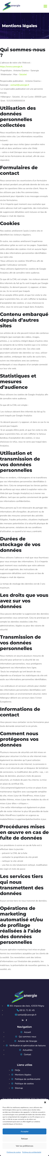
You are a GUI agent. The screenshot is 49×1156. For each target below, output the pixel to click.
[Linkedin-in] (23, 1020)
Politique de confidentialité (31, 1152)
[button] (45, 1102)
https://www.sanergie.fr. (11, 66)
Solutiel (23, 74)
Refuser (24, 1138)
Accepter (24, 1131)
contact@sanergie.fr (19, 85)
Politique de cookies (14, 1152)
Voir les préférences (24, 1146)
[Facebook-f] (26, 1020)
